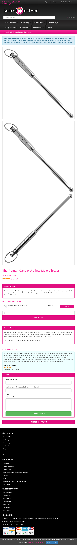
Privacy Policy (7, 469)
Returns (5, 475)
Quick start (6, 484)
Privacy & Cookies (8, 466)
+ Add (67, 306)
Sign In (47, 2)
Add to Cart (38, 318)
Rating (8, 394)
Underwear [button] (24, 28)
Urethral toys (7, 446)
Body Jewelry (7, 449)
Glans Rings (7, 443)
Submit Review (38, 414)
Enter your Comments (13, 397)
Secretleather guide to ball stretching (14, 481)
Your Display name (12, 379)
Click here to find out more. (36, 542)
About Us (6, 463)
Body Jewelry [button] (10, 28)
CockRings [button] (25, 23)
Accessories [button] (38, 28)
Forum (49, 28)
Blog (4, 478)
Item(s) (72, 17)
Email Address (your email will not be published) (22, 387)
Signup (55, 2)
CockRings (6, 440)
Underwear (6, 452)
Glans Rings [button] (39, 23)
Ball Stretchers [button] (11, 23)
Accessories (7, 455)
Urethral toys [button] (53, 23)
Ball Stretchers (7, 437)
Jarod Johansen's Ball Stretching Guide (15, 472)
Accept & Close (52, 542)
